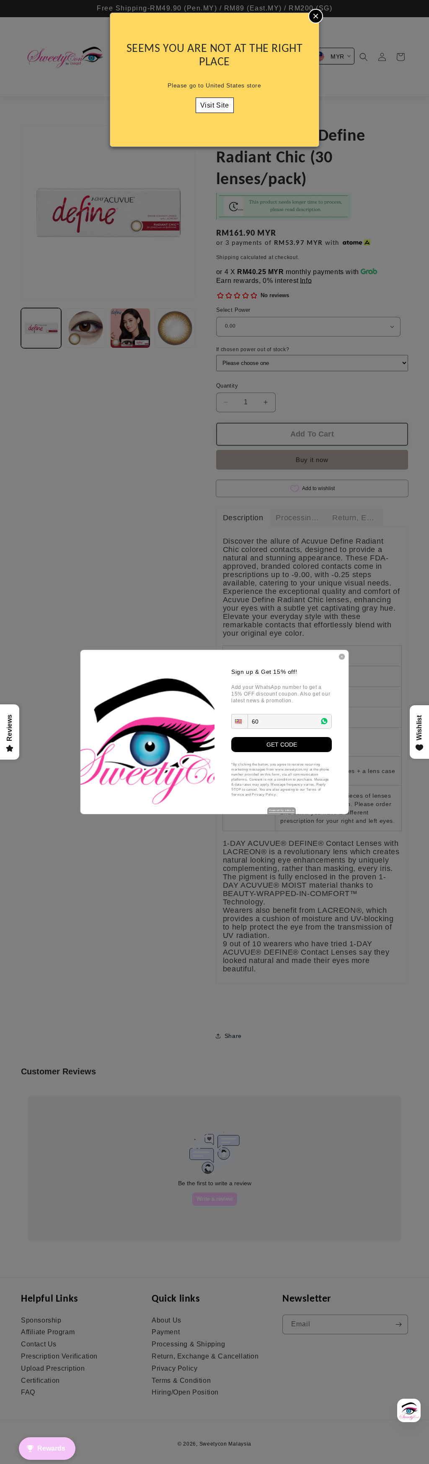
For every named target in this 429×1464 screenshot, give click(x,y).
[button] (240, 721)
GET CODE (281, 744)
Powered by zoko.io (282, 810)
